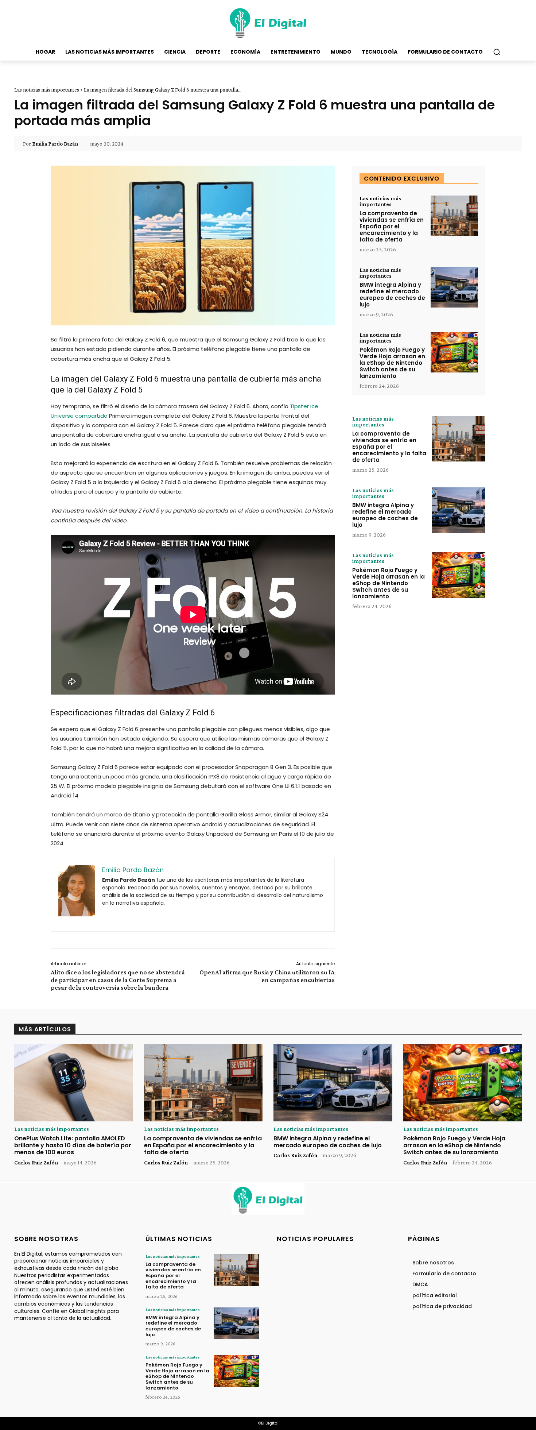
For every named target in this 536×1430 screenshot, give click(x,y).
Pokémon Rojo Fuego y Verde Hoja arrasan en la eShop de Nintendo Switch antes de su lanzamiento (392, 363)
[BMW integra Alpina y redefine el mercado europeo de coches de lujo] (454, 287)
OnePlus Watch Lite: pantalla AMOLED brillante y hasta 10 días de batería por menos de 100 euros (72, 1145)
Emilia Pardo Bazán (55, 144)
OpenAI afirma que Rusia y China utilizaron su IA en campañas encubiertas (267, 976)
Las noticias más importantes (46, 90)
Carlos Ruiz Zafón (36, 1162)
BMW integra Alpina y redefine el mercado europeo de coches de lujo (392, 294)
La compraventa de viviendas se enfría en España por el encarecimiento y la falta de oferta (392, 226)
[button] (496, 52)
